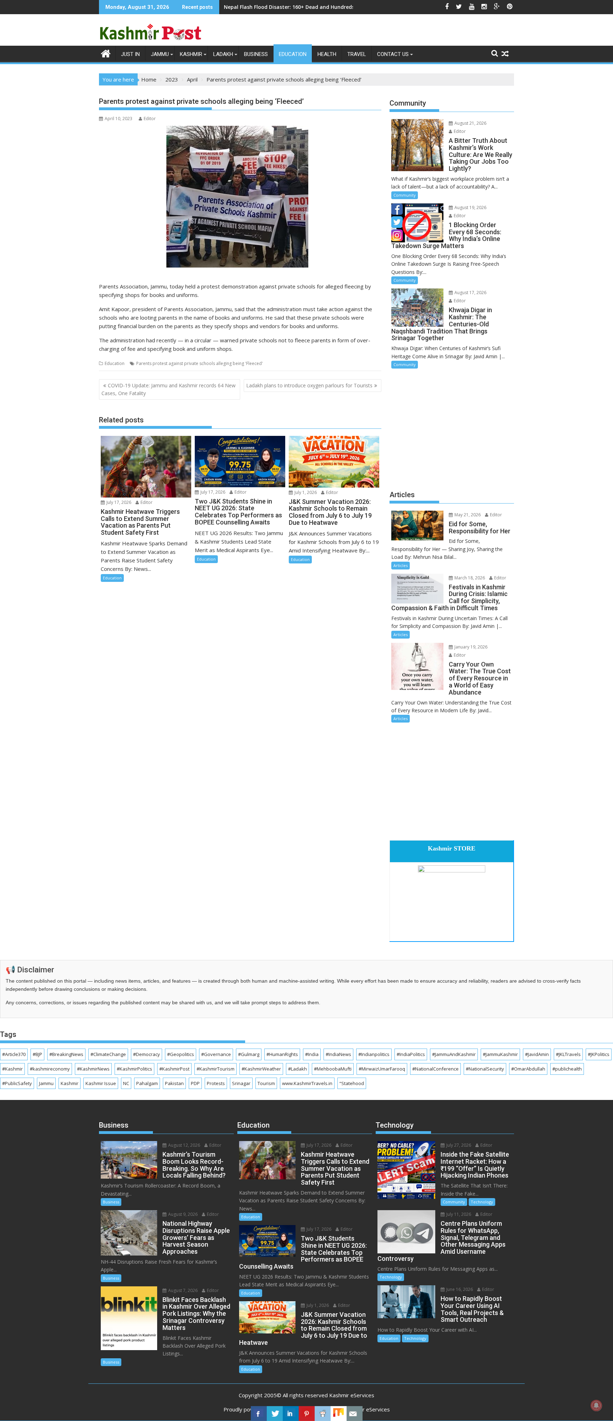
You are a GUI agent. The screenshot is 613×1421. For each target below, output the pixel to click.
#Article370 (14, 1054)
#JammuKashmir (500, 1054)
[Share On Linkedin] (291, 1413)
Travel (356, 54)
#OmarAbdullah (528, 1069)
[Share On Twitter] (275, 1413)
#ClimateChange (108, 1054)
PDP (195, 1083)
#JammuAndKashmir (454, 1054)
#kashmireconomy (50, 1069)
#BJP (37, 1054)
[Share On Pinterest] (307, 1413)
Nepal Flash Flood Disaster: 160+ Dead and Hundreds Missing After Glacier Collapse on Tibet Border (347, 7)
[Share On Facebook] (259, 1413)
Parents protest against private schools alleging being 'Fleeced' (199, 363)
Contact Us (393, 54)
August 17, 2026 (469, 293)
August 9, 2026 (182, 1214)
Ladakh (223, 54)
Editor (150, 119)
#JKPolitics (598, 1054)
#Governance (216, 1054)
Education (292, 54)
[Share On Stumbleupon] (339, 1413)
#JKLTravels (568, 1054)
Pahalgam (147, 1083)
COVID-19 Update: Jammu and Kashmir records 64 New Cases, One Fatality (168, 389)
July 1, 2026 (305, 492)
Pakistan (174, 1083)
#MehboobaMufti (333, 1069)
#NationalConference (435, 1069)
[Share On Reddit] (323, 1413)
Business (256, 54)
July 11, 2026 (458, 1214)
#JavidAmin (537, 1054)
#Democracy (146, 1054)
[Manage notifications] (596, 1405)
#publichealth (567, 1069)
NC (126, 1083)
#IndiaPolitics (411, 1054)
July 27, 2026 (458, 1145)
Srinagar (241, 1083)
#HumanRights (282, 1054)
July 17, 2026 (118, 502)
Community (404, 195)
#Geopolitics (180, 1054)
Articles (400, 565)
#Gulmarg (248, 1054)
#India (312, 1054)
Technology (482, 1201)
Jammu (160, 54)
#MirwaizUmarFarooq (382, 1069)
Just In (130, 54)
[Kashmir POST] (105, 53)
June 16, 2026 (459, 1289)
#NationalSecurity (485, 1069)
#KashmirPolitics (134, 1069)
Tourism (266, 1083)
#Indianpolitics (374, 1054)
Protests (216, 1083)
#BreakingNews (66, 1054)
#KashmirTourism (215, 1069)
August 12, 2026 (183, 1145)
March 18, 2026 (469, 578)
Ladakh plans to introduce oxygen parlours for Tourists (309, 385)
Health (326, 54)
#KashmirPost (174, 1069)
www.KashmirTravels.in (307, 1083)
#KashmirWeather (261, 1069)
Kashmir (191, 54)
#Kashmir (12, 1069)
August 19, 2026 (469, 207)
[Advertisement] (452, 428)
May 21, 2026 (467, 515)
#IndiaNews (338, 1054)
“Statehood (351, 1083)
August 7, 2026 (182, 1290)
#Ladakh (297, 1069)
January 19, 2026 (470, 647)
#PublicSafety (17, 1083)
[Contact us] (355, 1413)
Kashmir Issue (100, 1083)
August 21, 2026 (469, 123)
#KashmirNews (93, 1069)
